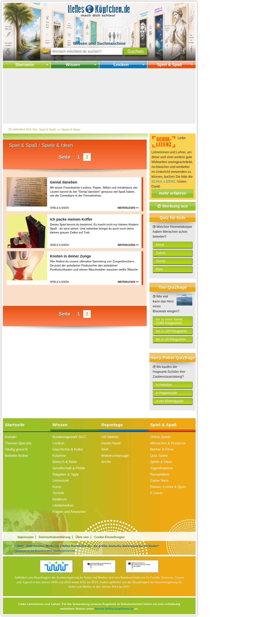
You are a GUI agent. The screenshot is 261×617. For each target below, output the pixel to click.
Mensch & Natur (64, 462)
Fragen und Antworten (69, 512)
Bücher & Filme (162, 449)
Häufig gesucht (16, 449)
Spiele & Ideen (71, 129)
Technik (58, 493)
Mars (159, 269)
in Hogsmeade (166, 393)
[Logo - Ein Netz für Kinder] (56, 566)
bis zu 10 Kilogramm (170, 339)
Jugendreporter (161, 468)
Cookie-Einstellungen (109, 537)
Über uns (82, 537)
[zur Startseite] (99, 10)
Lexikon (121, 64)
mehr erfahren (172, 193)
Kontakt (11, 437)
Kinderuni (59, 499)
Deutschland (110, 443)
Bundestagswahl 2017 (69, 437)
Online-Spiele (160, 437)
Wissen (73, 64)
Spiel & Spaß (169, 64)
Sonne (160, 261)
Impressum (25, 537)
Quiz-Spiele (159, 456)
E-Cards (156, 493)
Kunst (56, 487)
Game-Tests (159, 480)
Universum (60, 480)
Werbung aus (174, 206)
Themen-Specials (18, 443)
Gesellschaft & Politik (68, 468)
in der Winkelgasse (170, 401)
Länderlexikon (63, 505)
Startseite (24, 64)
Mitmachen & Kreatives (168, 443)
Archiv (106, 462)
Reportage (112, 424)
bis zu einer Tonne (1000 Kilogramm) (169, 321)
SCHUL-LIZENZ (163, 181)
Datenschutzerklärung (54, 537)
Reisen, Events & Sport (168, 487)
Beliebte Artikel (16, 456)
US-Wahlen (109, 437)
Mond (160, 244)
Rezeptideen (159, 474)
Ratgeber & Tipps (65, 474)
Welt (104, 449)
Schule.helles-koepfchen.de (114, 608)
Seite (64, 157)
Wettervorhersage (115, 456)
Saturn (160, 253)
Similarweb (68, 550)
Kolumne (59, 456)
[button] (135, 51)
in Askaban (164, 384)
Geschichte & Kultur (67, 449)
